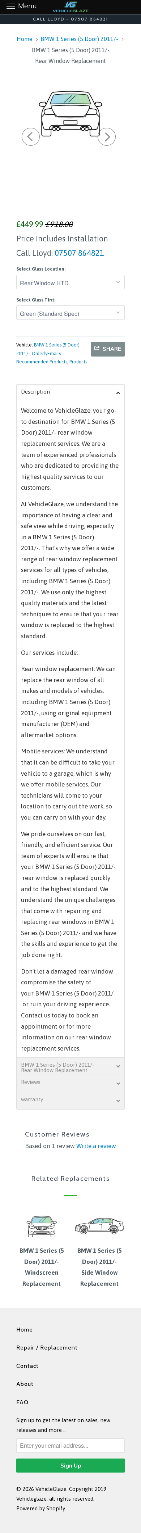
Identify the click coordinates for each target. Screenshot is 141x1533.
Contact (27, 1365)
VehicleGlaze (51, 1489)
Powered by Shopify (40, 1508)
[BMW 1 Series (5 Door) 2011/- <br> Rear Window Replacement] (70, 112)
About (25, 1383)
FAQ (22, 1402)
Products (78, 361)
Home (24, 1329)
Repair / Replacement (47, 1347)
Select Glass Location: (40, 269)
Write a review (96, 1145)
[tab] (70, 393)
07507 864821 (78, 253)
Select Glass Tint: (35, 300)
